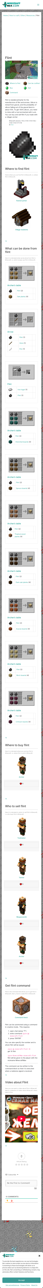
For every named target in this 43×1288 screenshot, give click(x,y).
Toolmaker (21, 838)
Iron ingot (21, 390)
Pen (20, 349)
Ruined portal (21, 201)
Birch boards (21, 675)
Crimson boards (22, 722)
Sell (29, 88)
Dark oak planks (22, 582)
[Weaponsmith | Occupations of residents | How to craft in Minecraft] (21, 905)
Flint (18, 291)
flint (12, 125)
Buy (11, 88)
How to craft (14, 15)
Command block (21, 1017)
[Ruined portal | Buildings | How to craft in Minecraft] (21, 188)
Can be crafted (34, 83)
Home (5, 15)
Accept (21, 1280)
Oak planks (21, 296)
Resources (31, 15)
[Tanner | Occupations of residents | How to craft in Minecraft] (21, 865)
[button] (39, 1255)
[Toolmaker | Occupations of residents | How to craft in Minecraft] (21, 826)
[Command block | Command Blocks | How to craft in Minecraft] (21, 1005)
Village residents (21, 230)
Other (23, 15)
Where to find (15, 83)
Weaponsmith (21, 917)
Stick (21, 343)
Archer (21, 777)
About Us (34, 1285)
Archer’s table (14, 285)
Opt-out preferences (12, 1285)
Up (6, 241)
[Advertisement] (21, 37)
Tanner (21, 877)
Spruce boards (21, 488)
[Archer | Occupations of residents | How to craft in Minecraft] (21, 765)
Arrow (10, 332)
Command (14, 93)
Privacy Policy (25, 1285)
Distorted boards (22, 442)
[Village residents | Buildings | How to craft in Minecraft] (21, 218)
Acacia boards (21, 629)
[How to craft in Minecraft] (21, 273)
